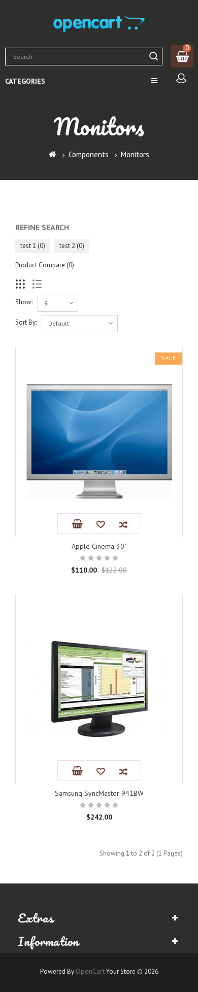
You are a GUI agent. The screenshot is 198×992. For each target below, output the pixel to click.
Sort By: (26, 322)
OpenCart (90, 971)
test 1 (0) (32, 245)
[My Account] (181, 79)
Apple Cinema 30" (99, 546)
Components (89, 154)
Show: (23, 302)
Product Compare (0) (44, 265)
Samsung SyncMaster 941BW (99, 793)
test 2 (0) (71, 245)
